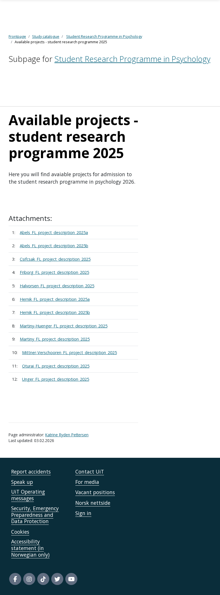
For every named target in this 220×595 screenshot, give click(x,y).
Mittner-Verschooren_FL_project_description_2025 (69, 352)
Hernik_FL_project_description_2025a (55, 299)
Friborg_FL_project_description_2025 (54, 272)
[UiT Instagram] (29, 579)
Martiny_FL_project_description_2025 (55, 339)
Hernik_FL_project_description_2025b (55, 312)
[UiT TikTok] (43, 579)
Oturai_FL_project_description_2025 (55, 366)
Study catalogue (45, 36)
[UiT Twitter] (57, 579)
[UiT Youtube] (71, 579)
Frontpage (17, 36)
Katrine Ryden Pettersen (67, 434)
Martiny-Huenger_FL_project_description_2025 (63, 326)
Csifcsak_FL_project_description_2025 (55, 259)
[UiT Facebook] (15, 579)
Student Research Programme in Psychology (132, 59)
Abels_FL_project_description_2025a (54, 232)
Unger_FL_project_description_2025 (55, 379)
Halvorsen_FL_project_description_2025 (57, 285)
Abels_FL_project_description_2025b (54, 245)
